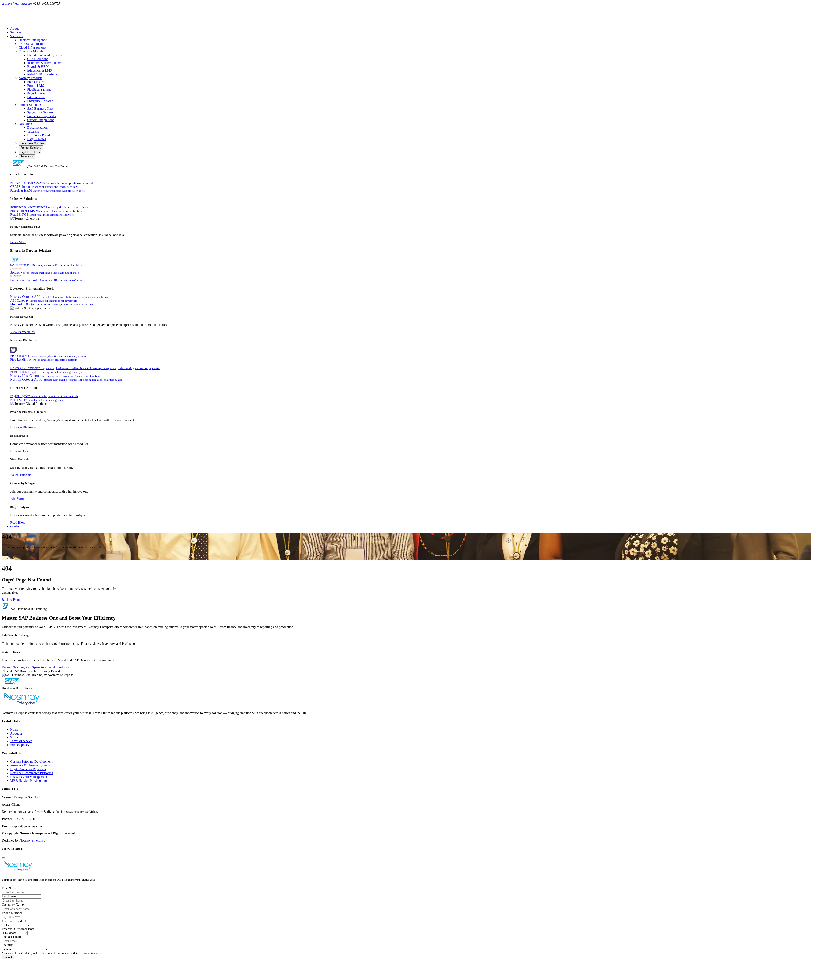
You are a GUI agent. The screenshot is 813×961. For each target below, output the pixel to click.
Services (15, 32)
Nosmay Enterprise (32, 840)
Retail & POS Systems (42, 74)
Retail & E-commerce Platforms (31, 773)
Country (7, 945)
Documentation (37, 127)
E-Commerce (36, 97)
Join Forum (17, 498)
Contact (15, 526)
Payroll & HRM (38, 66)
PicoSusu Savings (39, 89)
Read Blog (17, 522)
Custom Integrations (40, 120)
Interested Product (14, 921)
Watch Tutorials (20, 475)
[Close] (3, 858)
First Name (9, 888)
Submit (7, 957)
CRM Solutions (37, 59)
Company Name (13, 904)
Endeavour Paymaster (41, 116)
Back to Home (11, 599)
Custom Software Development (31, 761)
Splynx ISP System (40, 112)
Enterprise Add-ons (40, 101)
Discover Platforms (23, 427)
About (14, 28)
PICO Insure (35, 82)
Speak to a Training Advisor (51, 667)
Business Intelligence (33, 40)
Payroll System (37, 93)
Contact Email (11, 937)
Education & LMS (39, 70)
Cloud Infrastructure (32, 47)
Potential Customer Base (18, 929)
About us (16, 733)
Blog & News (36, 139)
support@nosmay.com (17, 3)
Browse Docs (19, 451)
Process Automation (32, 44)
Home (14, 554)
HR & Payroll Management (28, 777)
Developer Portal (38, 135)
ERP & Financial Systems (44, 55)
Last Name (9, 896)
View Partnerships (22, 332)
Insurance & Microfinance (44, 63)
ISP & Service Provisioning (28, 780)
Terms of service (21, 741)
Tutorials (33, 131)
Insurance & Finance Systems (30, 765)
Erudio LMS (35, 85)
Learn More (18, 242)
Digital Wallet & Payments (28, 769)
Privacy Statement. (91, 953)
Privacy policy (19, 745)
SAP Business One (40, 108)
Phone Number (12, 913)
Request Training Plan (17, 667)
